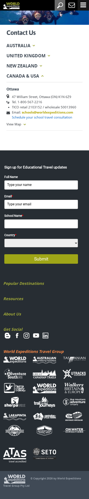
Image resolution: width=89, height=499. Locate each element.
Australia (19, 45)
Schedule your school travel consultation (42, 117)
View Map (13, 124)
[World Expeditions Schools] (8, 6)
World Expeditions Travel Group (33, 351)
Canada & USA (23, 76)
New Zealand (22, 66)
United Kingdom (26, 56)
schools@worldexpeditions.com (47, 112)
